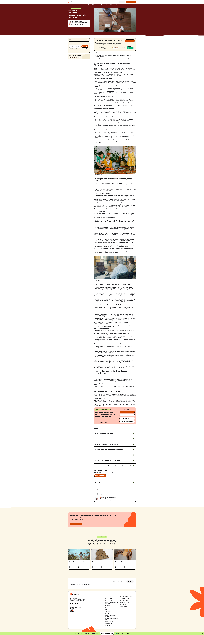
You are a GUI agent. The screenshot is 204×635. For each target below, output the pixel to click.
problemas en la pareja (116, 235)
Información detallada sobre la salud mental (111, 619)
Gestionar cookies (123, 606)
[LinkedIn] (75, 603)
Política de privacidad (124, 600)
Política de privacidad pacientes (126, 596)
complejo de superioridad (126, 104)
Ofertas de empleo (108, 623)
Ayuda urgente (107, 605)
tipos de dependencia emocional (104, 190)
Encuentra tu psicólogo (106, 633)
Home (95, 489)
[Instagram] (73, 603)
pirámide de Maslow (98, 142)
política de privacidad (77, 48)
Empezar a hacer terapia (126, 411)
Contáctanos (107, 625)
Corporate (107, 613)
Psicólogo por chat (108, 600)
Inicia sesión (122, 1)
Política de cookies (123, 604)
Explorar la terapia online (126, 415)
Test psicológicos (75, 523)
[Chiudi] (202, 633)
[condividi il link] (79, 57)
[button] (79, 2)
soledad (133, 125)
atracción (112, 136)
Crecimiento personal (101, 489)
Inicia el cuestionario (131, 1)
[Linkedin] (74, 57)
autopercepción (97, 395)
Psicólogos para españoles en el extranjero (110, 616)
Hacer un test (126, 418)
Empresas (98, 1)
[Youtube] (77, 603)
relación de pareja (102, 223)
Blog (68, 8)
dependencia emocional (120, 240)
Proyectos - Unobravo (109, 621)
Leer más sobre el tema (126, 421)
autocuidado (112, 217)
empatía (96, 124)
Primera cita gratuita (108, 598)
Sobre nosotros (108, 596)
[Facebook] (70, 57)
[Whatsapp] (76, 57)
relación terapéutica (103, 400)
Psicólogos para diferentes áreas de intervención (111, 603)
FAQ (106, 607)
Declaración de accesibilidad (125, 602)
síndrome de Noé (110, 91)
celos (112, 137)
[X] (72, 57)
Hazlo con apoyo (129, 40)
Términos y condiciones (124, 598)
